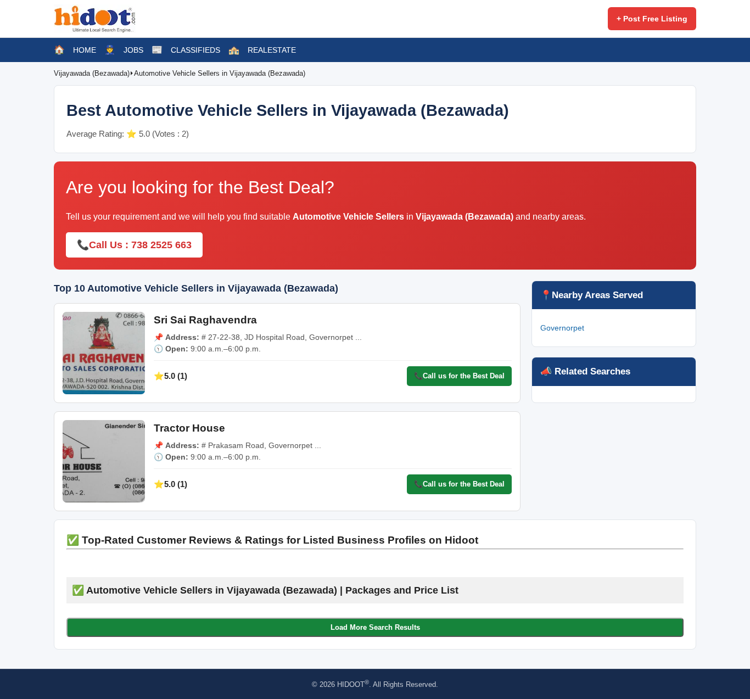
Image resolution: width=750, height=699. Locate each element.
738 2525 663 (161, 244)
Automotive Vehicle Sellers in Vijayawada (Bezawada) (219, 73)
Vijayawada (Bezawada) (92, 73)
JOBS (133, 50)
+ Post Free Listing (652, 18)
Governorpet (562, 327)
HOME (84, 50)
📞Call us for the (459, 376)
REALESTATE (272, 50)
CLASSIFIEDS (195, 50)
